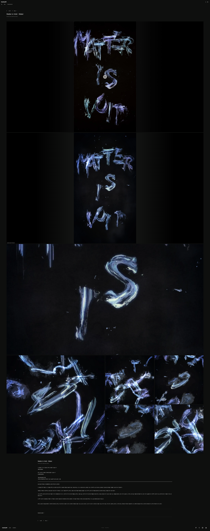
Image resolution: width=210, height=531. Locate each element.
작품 (4, 4)
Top (1, 4)
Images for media (40, 512)
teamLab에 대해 (9, 4)
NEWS (10, 527)
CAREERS (14, 527)
